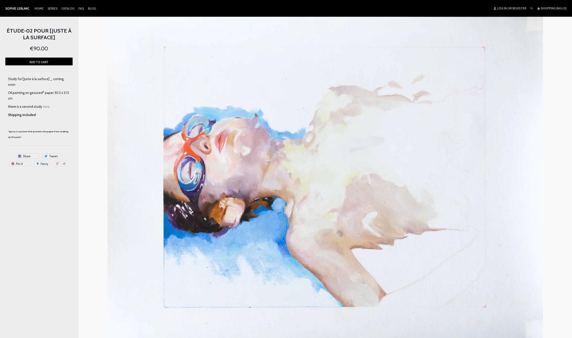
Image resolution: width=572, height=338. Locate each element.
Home (39, 8)
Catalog (67, 8)
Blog (92, 8)
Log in (502, 8)
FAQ (81, 8)
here (46, 107)
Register (519, 8)
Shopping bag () (553, 8)
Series (52, 8)
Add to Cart (38, 62)
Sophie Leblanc (17, 8)
